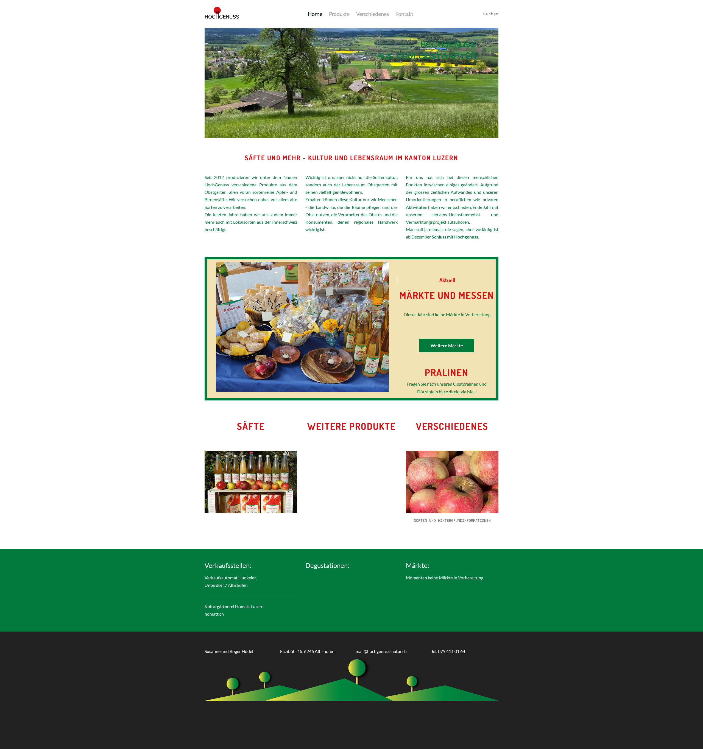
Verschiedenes (372, 14)
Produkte (339, 14)
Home (315, 14)
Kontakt (404, 14)
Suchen (490, 13)
